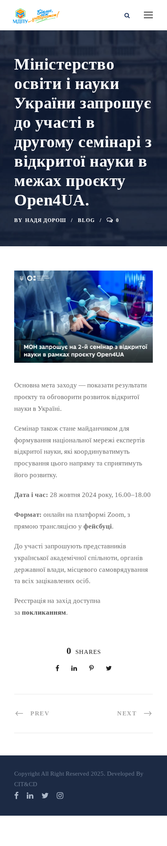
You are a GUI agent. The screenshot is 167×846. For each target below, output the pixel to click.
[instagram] (60, 795)
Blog (86, 220)
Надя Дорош (45, 220)
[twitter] (45, 795)
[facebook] (16, 795)
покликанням (44, 612)
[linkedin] (30, 795)
